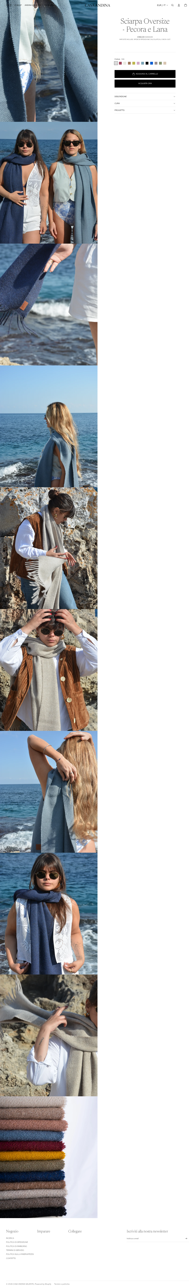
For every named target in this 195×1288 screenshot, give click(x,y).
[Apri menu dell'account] (179, 5)
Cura (117, 103)
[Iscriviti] (186, 1238)
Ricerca (10, 1238)
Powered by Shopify (43, 1284)
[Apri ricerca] (172, 5)
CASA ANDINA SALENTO (23, 1284)
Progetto (120, 110)
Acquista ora (145, 83)
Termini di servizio (15, 1250)
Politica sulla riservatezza (20, 1254)
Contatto (11, 1258)
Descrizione (121, 96)
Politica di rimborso (16, 1246)
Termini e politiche (62, 1284)
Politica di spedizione (17, 1242)
